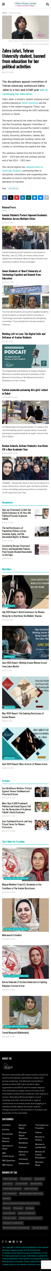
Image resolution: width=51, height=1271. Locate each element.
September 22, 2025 (10, 453)
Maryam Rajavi (22, 1127)
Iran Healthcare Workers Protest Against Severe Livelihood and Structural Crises (17, 791)
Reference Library (23, 1153)
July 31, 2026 (8, 620)
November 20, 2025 (10, 398)
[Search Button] (47, 4)
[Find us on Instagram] (17, 1242)
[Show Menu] (3, 4)
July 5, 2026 (7, 671)
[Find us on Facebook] (2, 1242)
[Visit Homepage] (25, 4)
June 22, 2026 (8, 223)
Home (4, 13)
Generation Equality (12, 1188)
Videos (38, 1132)
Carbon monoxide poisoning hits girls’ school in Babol (25, 391)
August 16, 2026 (9, 831)
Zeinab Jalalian (40, 1228)
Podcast (22, 1147)
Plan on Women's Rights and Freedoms (21, 1203)
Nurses (7, 1198)
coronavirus (26, 1179)
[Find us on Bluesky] (21, 1242)
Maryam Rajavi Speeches (23, 1135)
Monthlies (9, 606)
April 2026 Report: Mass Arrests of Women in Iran (24, 764)
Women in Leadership (40, 1146)
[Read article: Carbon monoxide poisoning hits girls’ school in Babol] (25, 412)
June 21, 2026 (8, 282)
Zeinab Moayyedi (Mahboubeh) (15, 1032)
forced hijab (21, 1183)
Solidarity (23, 1159)
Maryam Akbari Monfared (31, 1193)
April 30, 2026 (8, 768)
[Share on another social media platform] (46, 197)
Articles (5, 1129)
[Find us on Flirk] (14, 1242)
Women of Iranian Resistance (40, 1154)
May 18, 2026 (7, 559)
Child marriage (10, 1179)
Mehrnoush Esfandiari (12, 935)
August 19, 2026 (9, 798)
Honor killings (31, 1188)
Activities (6, 1125)
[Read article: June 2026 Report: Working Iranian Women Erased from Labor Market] (25, 642)
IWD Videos (7, 1165)
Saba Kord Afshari (26, 1213)
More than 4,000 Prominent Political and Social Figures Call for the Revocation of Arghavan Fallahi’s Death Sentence (16, 808)
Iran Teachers (10, 1193)
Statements (24, 1163)
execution (8, 1183)
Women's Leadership (13, 1223)
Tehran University (29, 103)
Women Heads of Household (16, 1228)
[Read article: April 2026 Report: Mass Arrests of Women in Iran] (25, 744)
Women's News (15, 13)
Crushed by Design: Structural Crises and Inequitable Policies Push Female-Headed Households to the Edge (17, 550)
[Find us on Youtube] (10, 1242)
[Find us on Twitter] (6, 1242)
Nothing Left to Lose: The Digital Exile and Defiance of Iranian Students (23, 335)
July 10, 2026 (8, 523)
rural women (9, 1213)
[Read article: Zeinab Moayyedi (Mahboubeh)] (25, 1012)
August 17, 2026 (9, 816)
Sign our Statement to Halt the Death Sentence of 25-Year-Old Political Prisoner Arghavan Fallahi (16, 514)
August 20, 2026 (9, 939)
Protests (29, 1208)
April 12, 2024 (7, 72)
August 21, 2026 (9, 892)
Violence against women (30, 1218)
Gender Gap (36, 1183)
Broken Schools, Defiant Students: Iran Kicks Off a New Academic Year (25, 447)
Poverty (7, 1208)
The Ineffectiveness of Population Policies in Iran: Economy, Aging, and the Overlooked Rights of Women (15, 532)
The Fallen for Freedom (16, 878)
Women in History (39, 1138)
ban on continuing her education (25, 92)
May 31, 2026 (7, 721)
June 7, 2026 (8, 342)
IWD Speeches (8, 1160)
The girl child (10, 1218)
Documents (7, 1134)
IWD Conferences (8, 1155)
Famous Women (6, 1140)
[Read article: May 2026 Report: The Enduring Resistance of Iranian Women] (25, 693)
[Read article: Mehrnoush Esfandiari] (25, 915)
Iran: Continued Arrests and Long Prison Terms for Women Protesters (17, 824)
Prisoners (18, 1208)
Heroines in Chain (7, 1147)
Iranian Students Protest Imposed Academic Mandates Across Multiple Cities (24, 216)
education (13, 188)
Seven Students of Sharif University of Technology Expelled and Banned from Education (21, 274)
